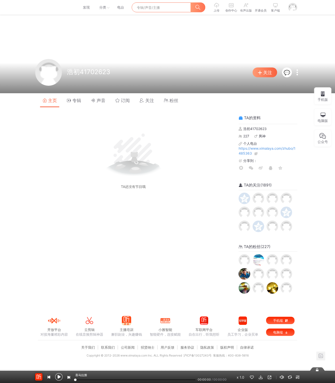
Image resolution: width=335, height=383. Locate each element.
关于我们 (88, 347)
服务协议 (187, 347)
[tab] (49, 100)
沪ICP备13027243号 (197, 355)
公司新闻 (128, 347)
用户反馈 (167, 347)
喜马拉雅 (54, 7)
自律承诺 (247, 347)
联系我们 (108, 347)
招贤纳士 (148, 347)
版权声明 (227, 347)
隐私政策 (207, 347)
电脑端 (278, 332)
